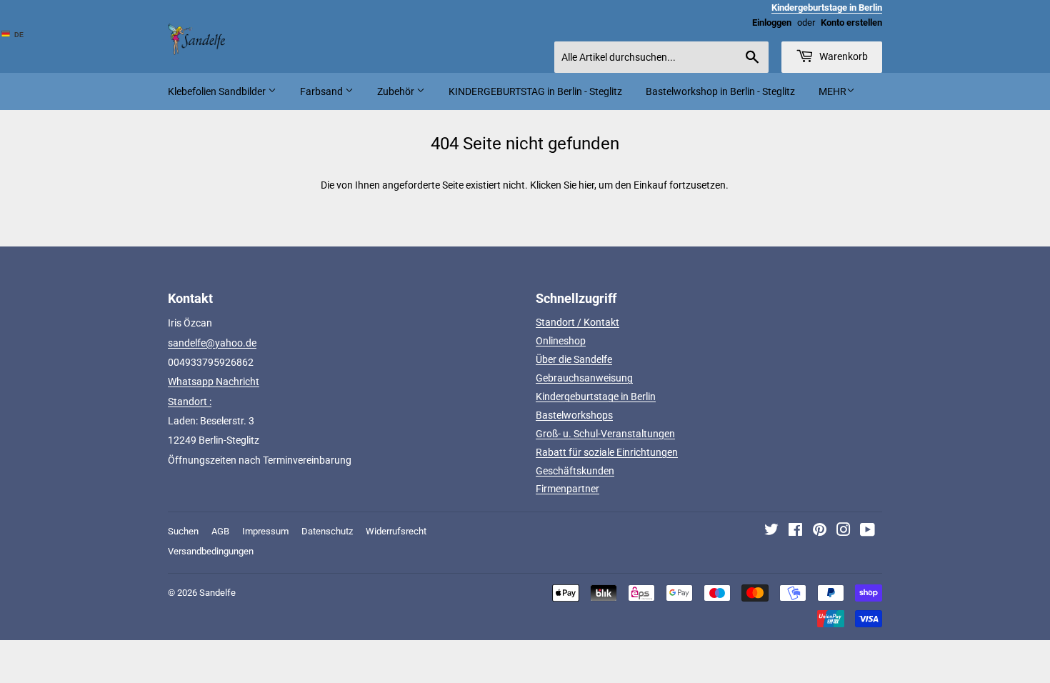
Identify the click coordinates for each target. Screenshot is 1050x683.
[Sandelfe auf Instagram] (843, 531)
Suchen (183, 531)
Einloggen (771, 22)
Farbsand (322, 91)
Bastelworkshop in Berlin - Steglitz (720, 91)
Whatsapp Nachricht (213, 381)
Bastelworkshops (574, 415)
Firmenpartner (567, 488)
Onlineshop (561, 341)
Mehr (832, 91)
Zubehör (396, 91)
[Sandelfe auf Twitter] (771, 531)
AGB (220, 531)
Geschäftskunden (575, 471)
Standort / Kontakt (577, 322)
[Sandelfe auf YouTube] (867, 531)
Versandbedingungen (211, 551)
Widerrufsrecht (396, 531)
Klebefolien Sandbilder (218, 91)
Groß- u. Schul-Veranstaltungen (605, 433)
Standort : (189, 401)
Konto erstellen (851, 22)
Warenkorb (842, 56)
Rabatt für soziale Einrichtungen (607, 452)
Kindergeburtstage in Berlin (596, 396)
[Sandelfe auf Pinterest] (819, 531)
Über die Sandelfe (574, 359)
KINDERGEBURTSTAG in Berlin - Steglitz (535, 91)
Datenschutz (327, 531)
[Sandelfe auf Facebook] (795, 531)
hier (586, 185)
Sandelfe (217, 592)
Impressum (265, 531)
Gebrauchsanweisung (584, 378)
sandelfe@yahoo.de (212, 343)
